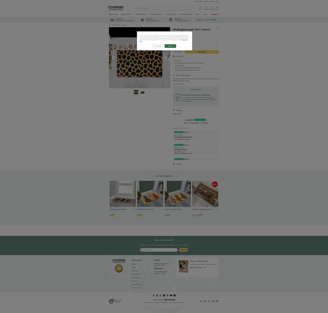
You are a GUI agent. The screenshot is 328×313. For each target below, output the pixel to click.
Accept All (170, 46)
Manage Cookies (158, 46)
